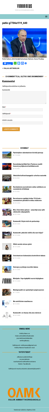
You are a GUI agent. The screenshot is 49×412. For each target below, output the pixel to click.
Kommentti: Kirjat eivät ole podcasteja (26, 221)
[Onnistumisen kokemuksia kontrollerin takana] (6, 258)
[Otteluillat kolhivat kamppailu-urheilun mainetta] (6, 178)
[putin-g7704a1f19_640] (24, 56)
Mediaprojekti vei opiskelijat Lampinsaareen (28, 290)
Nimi (3, 107)
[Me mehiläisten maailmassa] (6, 303)
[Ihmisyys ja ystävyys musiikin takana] (6, 269)
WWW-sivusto (7, 120)
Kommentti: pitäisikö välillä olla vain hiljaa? (28, 233)
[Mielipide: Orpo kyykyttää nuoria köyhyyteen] (6, 280)
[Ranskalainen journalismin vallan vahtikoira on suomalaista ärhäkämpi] (6, 189)
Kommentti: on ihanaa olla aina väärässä (27, 313)
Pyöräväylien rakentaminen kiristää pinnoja (28, 153)
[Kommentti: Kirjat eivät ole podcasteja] (6, 223)
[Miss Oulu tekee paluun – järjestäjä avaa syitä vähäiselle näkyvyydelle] (6, 212)
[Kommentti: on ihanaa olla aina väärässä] (6, 315)
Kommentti (6, 90)
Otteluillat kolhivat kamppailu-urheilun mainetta (29, 175)
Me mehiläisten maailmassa (22, 301)
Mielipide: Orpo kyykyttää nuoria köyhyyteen (28, 278)
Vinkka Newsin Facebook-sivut (24, 347)
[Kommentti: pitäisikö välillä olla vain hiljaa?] (6, 235)
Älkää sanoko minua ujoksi (22, 244)
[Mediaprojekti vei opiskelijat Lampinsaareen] (6, 292)
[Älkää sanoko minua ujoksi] (6, 246)
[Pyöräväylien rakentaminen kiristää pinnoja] (6, 155)
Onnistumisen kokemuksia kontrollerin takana (29, 256)
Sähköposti (6, 113)
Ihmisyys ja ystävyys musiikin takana (26, 267)
